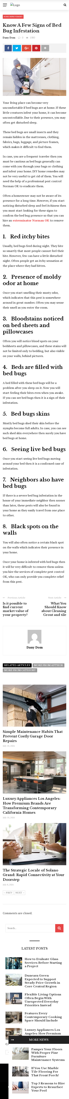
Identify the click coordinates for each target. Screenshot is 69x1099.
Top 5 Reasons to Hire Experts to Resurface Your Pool (48, 1087)
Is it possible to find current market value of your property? (15, 609)
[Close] (12, 1040)
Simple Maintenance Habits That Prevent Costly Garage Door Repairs (33, 736)
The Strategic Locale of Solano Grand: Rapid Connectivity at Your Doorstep (33, 875)
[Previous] (8, 1052)
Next (18, 892)
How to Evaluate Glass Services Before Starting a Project (43, 962)
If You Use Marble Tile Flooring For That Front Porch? (45, 1071)
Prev (9, 892)
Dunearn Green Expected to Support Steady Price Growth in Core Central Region (42, 981)
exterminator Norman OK (31, 220)
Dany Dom (9, 37)
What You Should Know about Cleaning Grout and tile (53, 609)
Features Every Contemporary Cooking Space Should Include (43, 1017)
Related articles (17, 665)
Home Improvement (13, 16)
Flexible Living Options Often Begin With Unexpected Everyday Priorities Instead (43, 1000)
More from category (20, 670)
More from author (48, 665)
